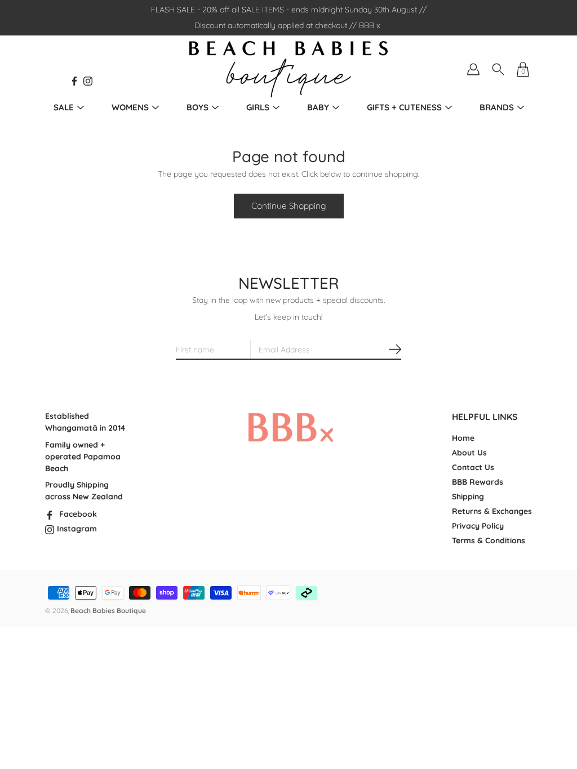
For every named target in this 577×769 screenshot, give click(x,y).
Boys (197, 107)
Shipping (468, 496)
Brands (497, 107)
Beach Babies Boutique (108, 610)
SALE (64, 107)
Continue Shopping (288, 205)
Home (463, 438)
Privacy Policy (478, 526)
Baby (318, 107)
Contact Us (473, 467)
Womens (130, 107)
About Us (469, 453)
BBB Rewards (477, 482)
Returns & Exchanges (492, 511)
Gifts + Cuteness (404, 107)
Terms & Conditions (488, 540)
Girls (257, 107)
